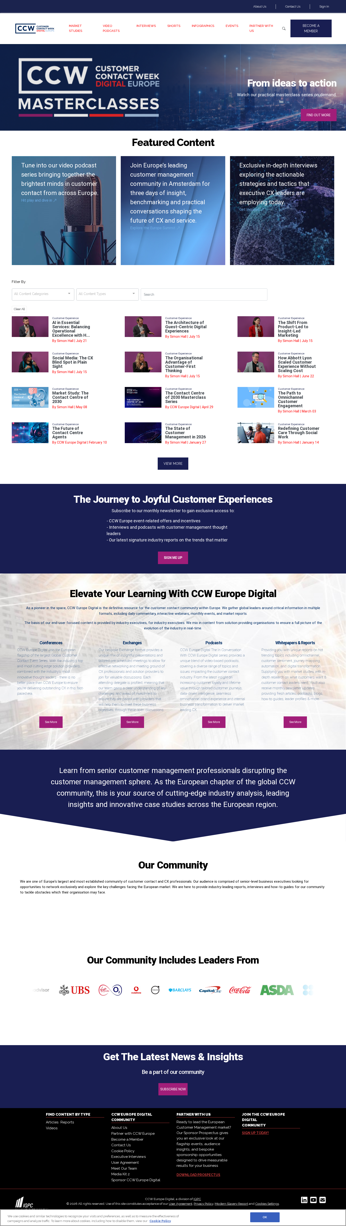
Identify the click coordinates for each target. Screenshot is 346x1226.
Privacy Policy (203, 1203)
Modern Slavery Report (231, 1203)
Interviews (146, 26)
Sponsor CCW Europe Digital (135, 1180)
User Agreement (125, 1162)
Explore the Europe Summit (153, 228)
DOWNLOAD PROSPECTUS (198, 1175)
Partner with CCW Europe (133, 1133)
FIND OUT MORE (319, 115)
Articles (52, 1122)
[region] (173, 1217)
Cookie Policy (122, 1151)
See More (51, 722)
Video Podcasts (111, 28)
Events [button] (232, 26)
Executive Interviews (128, 1157)
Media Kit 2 (120, 1174)
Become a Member (311, 28)
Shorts (173, 26)
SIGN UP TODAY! (255, 1133)
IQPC (197, 1199)
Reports (67, 1122)
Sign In (324, 6)
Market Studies (75, 28)
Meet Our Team (124, 1168)
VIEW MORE (173, 463)
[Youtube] (314, 1201)
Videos (52, 1128)
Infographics (203, 26)
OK (265, 1217)
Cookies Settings (267, 1203)
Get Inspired (250, 209)
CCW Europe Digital (184, 407)
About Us (259, 6)
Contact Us (292, 6)
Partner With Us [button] (261, 28)
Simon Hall (65, 341)
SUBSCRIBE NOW (173, 1089)
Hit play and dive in (37, 200)
